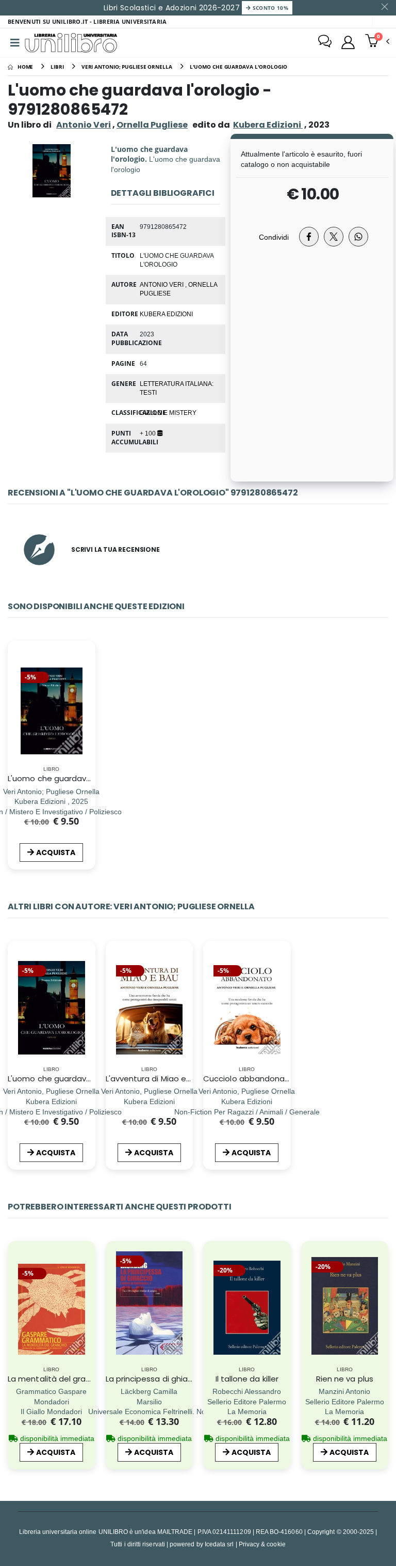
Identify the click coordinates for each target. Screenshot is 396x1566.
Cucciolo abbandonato (248, 1078)
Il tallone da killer (247, 1378)
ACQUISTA (55, 852)
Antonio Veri (83, 125)
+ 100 (148, 433)
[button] (377, 42)
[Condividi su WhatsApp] (358, 236)
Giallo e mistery (168, 412)
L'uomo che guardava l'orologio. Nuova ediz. (92, 778)
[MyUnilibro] (348, 42)
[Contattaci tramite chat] (325, 42)
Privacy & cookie (262, 1544)
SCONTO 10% (269, 7)
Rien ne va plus (344, 1378)
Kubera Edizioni (166, 313)
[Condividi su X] (333, 236)
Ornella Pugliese (152, 125)
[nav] (15, 1317)
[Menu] (15, 43)
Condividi (274, 237)
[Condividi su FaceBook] (309, 236)
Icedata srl (219, 1544)
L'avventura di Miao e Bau (154, 1078)
